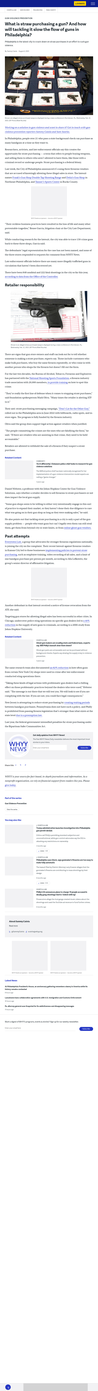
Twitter (20, 764)
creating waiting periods (77, 702)
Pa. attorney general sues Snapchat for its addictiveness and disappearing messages (39, 1006)
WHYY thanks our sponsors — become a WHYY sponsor (47, 218)
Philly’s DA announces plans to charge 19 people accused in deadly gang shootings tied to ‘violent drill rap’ (61, 893)
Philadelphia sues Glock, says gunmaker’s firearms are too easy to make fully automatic (64, 861)
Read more (13, 925)
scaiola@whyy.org (35, 931)
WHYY (9, 3)
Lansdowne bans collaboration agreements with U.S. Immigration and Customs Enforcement (43, 997)
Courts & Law (11, 10)
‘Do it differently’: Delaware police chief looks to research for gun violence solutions (64, 465)
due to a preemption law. (29, 715)
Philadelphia (37, 10)
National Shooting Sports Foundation (49, 378)
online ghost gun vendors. (77, 527)
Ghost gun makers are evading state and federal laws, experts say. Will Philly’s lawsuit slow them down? (63, 644)
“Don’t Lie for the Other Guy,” (74, 408)
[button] (8, 1387)
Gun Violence (25, 10)
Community (40, 461)
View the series (12, 809)
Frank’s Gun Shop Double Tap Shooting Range (36, 177)
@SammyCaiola (17, 931)
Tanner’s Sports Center (47, 181)
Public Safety (51, 10)
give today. (10, 785)
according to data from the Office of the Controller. (31, 276)
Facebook (15, 764)
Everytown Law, (13, 541)
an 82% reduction (59, 667)
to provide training (57, 382)
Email (25, 764)
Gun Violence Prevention (19, 18)
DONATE (81, 3)
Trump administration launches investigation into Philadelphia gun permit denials (63, 829)
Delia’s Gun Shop (75, 177)
